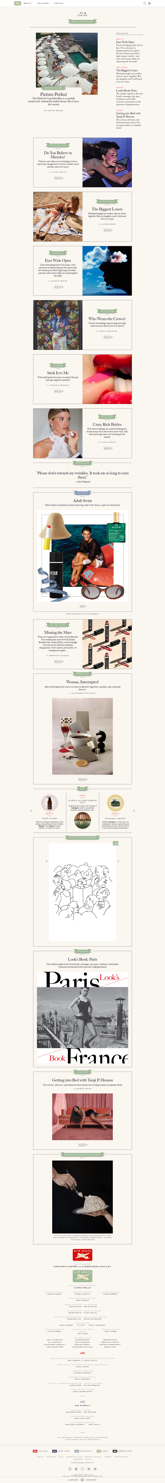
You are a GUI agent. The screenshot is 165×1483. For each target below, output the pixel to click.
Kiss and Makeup (58, 625)
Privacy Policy (93, 1457)
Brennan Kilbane (59, 656)
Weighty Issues (107, 201)
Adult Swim (82, 500)
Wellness (43, 3)
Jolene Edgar (59, 281)
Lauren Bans (108, 224)
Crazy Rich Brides (107, 424)
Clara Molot (108, 442)
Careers (78, 1459)
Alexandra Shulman (84, 693)
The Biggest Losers (127, 70)
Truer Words (82, 463)
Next (131, 811)
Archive (58, 3)
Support (52, 1457)
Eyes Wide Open (125, 42)
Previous (34, 811)
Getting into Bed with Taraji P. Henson (128, 115)
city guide (82, 951)
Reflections (82, 674)
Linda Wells (59, 172)
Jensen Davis (83, 1089)
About (40, 1457)
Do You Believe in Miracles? (58, 155)
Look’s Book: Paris (126, 90)
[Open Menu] (149, 3)
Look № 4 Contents (82, 1480)
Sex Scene (58, 365)
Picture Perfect (53, 94)
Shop (82, 606)
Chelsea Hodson (59, 385)
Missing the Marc (58, 632)
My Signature (107, 311)
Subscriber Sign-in (82, 1463)
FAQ (61, 1457)
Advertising (121, 1457)
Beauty (28, 3)
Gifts (89, 1459)
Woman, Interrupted (82, 682)
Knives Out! (58, 253)
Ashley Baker (55, 111)
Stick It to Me (58, 373)
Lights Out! (82, 1072)
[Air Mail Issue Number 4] (82, 13)
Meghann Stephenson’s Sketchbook (82, 1155)
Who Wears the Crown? (107, 318)
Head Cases (107, 417)
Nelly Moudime (108, 331)
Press (108, 1457)
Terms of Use (74, 1457)
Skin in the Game (57, 145)
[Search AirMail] (145, 3)
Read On (57, 178)
